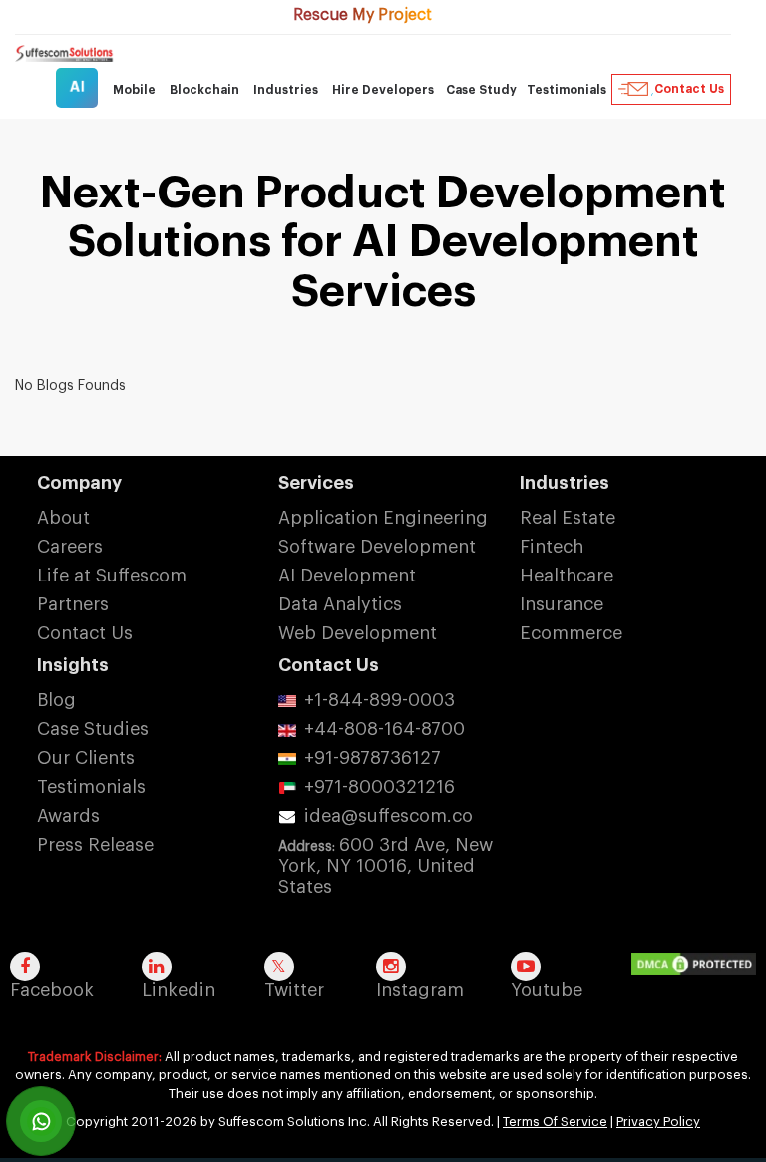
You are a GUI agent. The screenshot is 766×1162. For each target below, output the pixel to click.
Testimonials (566, 90)
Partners (73, 604)
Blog (56, 700)
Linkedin (178, 990)
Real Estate (567, 518)
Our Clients (86, 758)
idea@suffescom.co (388, 816)
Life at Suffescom (112, 575)
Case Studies (93, 729)
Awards (68, 816)
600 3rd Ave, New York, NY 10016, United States (385, 866)
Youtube (546, 990)
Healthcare (566, 575)
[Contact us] (41, 1121)
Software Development (377, 547)
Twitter (294, 990)
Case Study (481, 90)
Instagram (420, 990)
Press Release (95, 845)
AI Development (347, 575)
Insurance (561, 604)
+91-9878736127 (372, 758)
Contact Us (689, 89)
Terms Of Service (555, 1121)
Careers (70, 547)
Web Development (357, 633)
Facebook (52, 990)
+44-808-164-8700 (384, 729)
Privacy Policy (658, 1121)
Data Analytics (340, 604)
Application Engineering (383, 518)
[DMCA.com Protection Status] (698, 965)
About (63, 518)
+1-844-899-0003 (379, 700)
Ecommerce (571, 633)
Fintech (551, 547)
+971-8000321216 (379, 787)
